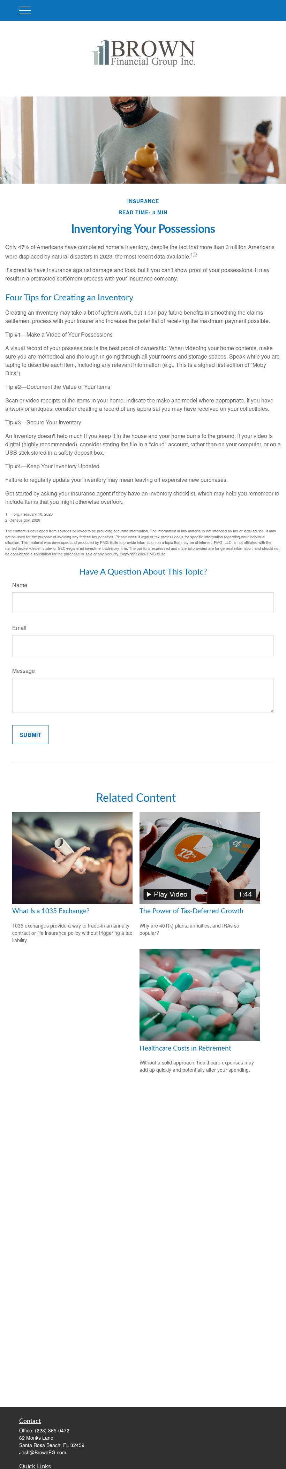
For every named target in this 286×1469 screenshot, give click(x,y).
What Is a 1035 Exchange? (51, 911)
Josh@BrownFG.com (42, 1452)
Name (19, 585)
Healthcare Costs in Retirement (185, 1048)
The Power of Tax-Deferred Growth (191, 911)
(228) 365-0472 (52, 1430)
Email (19, 628)
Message (23, 671)
